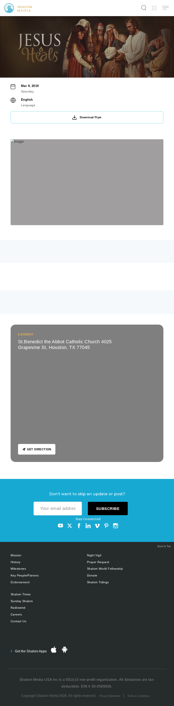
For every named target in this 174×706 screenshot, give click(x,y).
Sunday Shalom (22, 601)
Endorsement (20, 582)
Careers (16, 614)
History (16, 562)
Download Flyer (91, 117)
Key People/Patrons (25, 575)
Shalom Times (21, 594)
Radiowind (18, 607)
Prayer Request (98, 562)
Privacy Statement (109, 696)
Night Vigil (94, 555)
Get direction (39, 449)
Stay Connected (88, 519)
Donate (92, 575)
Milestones (18, 568)
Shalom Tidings (98, 582)
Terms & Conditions (138, 696)
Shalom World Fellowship (105, 568)
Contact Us (18, 621)
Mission (16, 555)
